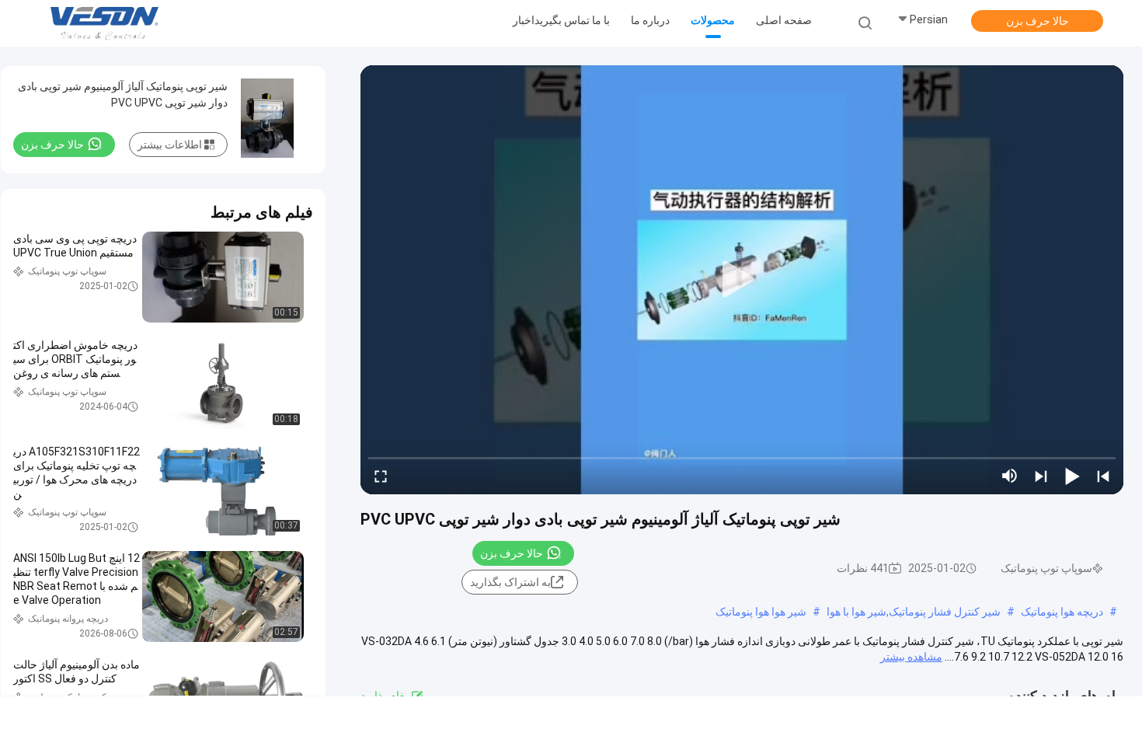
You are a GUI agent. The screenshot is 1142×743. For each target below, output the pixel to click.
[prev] (1103, 475)
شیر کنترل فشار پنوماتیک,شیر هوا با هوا (914, 611)
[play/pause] (1072, 475)
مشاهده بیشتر (911, 657)
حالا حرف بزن (1037, 21)
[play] (741, 279)
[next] (1041, 475)
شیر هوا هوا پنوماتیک (760, 611)
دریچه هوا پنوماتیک (1062, 611)
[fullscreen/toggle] (380, 475)
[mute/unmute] (1009, 475)
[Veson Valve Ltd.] (107, 23)
